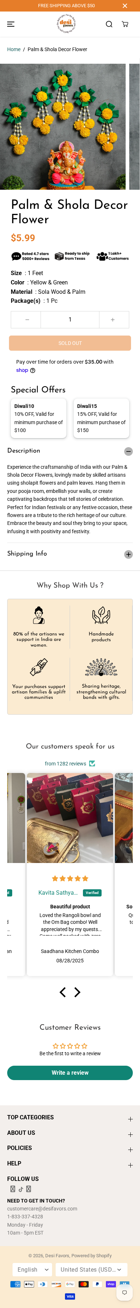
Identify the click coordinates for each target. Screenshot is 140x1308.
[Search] (109, 24)
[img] (70, 879)
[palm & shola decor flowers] (63, 127)
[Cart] (125, 24)
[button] (9, 24)
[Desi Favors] (66, 24)
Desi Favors (57, 1255)
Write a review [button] (70, 1072)
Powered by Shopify (91, 1255)
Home (13, 49)
